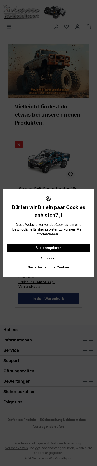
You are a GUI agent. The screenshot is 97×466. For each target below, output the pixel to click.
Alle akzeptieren (49, 248)
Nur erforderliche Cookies (49, 267)
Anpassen (48, 258)
